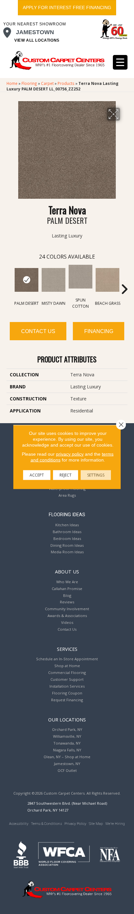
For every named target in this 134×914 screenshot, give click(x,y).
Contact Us (38, 331)
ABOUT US (67, 571)
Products (66, 83)
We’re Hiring (115, 824)
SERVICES (67, 649)
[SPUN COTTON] (80, 276)
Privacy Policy (75, 824)
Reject (66, 475)
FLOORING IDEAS (67, 514)
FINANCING (98, 331)
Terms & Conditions (46, 824)
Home (12, 83)
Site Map (96, 824)
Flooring (29, 83)
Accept (37, 475)
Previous (10, 279)
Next (124, 279)
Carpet (47, 83)
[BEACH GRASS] (107, 279)
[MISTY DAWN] (53, 279)
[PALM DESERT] (26, 279)
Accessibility (18, 824)
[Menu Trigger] (120, 62)
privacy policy (70, 454)
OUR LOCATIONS (67, 719)
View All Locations (37, 40)
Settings (95, 475)
